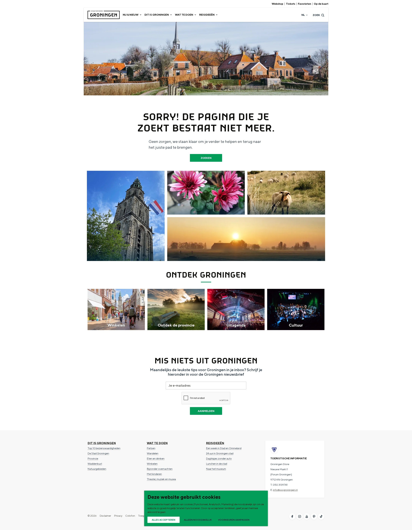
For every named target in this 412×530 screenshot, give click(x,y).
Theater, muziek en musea (161, 479)
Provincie (93, 458)
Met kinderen (154, 474)
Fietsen (151, 448)
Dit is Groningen (102, 443)
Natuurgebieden (97, 468)
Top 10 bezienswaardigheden (104, 448)
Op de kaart (321, 4)
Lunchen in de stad (216, 463)
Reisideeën (215, 443)
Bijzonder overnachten (160, 468)
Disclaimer (105, 515)
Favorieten (304, 4)
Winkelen (152, 463)
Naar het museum (216, 468)
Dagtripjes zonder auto (219, 458)
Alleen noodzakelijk (198, 520)
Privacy (118, 515)
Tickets (290, 4)
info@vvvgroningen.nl (285, 489)
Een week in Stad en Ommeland (223, 448)
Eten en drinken (155, 458)
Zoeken (206, 157)
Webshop (277, 4)
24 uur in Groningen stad (219, 453)
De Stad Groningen (98, 453)
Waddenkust (95, 463)
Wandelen (152, 453)
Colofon (130, 515)
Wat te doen (157, 443)
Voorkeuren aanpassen (233, 520)
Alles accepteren (163, 520)
